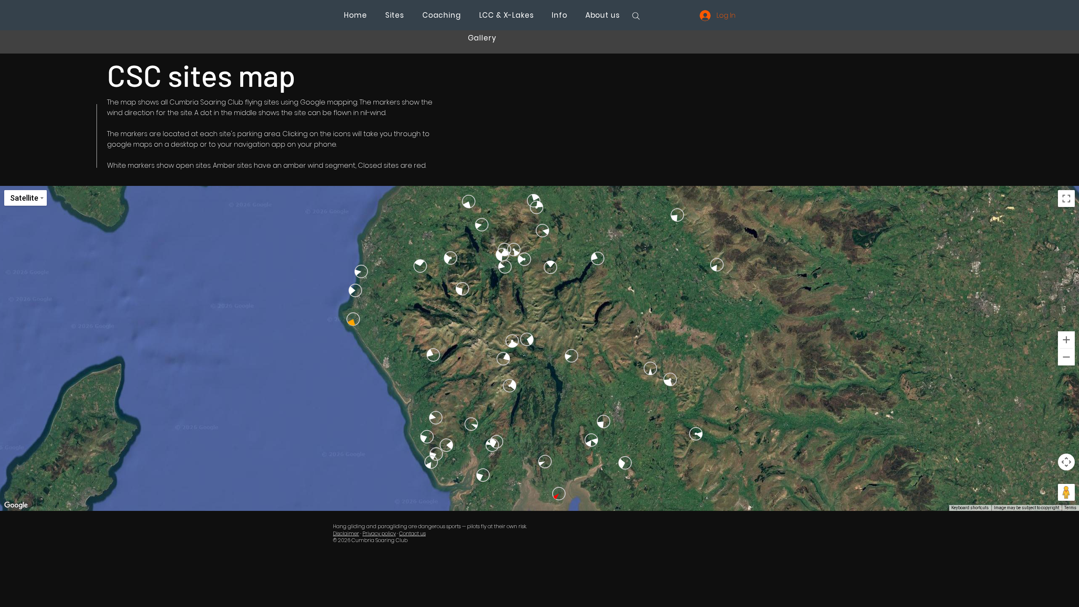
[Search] (636, 16)
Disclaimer (346, 533)
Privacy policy (379, 533)
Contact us (412, 533)
